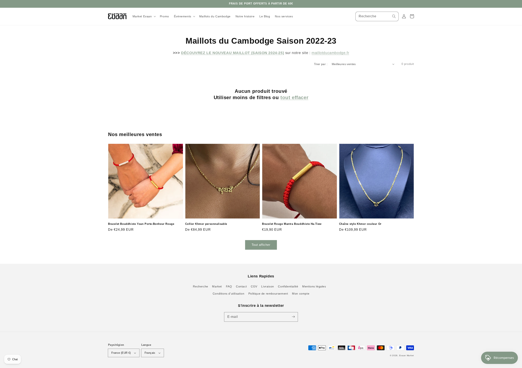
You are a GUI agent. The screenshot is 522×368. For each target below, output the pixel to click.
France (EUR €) (121, 352)
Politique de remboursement (268, 293)
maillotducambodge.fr (330, 53)
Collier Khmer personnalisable (206, 223)
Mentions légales (314, 286)
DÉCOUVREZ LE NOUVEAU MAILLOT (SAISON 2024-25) (232, 53)
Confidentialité (288, 286)
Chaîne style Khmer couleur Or (360, 223)
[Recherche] (393, 16)
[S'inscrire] (293, 316)
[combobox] (377, 16)
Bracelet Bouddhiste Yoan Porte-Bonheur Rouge (141, 223)
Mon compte (300, 293)
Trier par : (320, 64)
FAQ (229, 286)
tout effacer (294, 97)
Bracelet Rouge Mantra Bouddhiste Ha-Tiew (292, 223)
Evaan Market (406, 355)
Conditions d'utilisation (228, 293)
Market (217, 286)
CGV (254, 286)
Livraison (267, 286)
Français (150, 352)
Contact (241, 286)
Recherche (200, 286)
